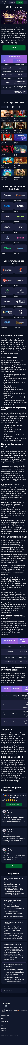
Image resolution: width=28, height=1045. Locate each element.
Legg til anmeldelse (14, 804)
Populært (3, 107)
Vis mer (14, 865)
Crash (16, 107)
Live (10, 107)
